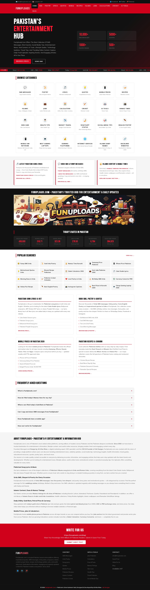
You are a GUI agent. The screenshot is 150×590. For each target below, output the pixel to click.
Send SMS (39, 61)
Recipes (80, 6)
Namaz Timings (92, 565)
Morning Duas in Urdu (26, 279)
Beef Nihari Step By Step (88, 363)
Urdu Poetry (66, 559)
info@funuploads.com (24, 1)
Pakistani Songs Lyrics (27, 320)
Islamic (88, 6)
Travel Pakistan (92, 575)
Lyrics (55, 6)
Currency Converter (87, 517)
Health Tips (90, 572)
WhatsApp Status (116, 311)
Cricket (115, 6)
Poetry (48, 6)
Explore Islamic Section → (109, 178)
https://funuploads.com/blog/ (75, 535)
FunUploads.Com (50, 587)
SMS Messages (67, 556)
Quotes (63, 6)
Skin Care (90, 569)
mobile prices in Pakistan (41, 346)
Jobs (95, 6)
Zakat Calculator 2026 (74, 271)
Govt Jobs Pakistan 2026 (97, 271)
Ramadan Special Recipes (88, 369)
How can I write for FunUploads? (30, 426)
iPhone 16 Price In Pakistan (28, 358)
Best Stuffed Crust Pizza (118, 349)
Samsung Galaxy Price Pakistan (30, 361)
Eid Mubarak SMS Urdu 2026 (89, 317)
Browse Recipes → (85, 373)
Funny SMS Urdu (24, 263)
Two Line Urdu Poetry (86, 323)
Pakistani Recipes (68, 572)
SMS (40, 6)
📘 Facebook (114, 1)
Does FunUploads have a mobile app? (31, 419)
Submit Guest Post (75, 542)
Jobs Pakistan (91, 556)
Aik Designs (99, 449)
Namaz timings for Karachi (117, 168)
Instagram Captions (73, 287)
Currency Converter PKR (122, 279)
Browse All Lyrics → (24, 178)
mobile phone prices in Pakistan (38, 514)
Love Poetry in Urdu (73, 279)
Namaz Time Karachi (74, 263)
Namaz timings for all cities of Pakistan (47, 493)
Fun (23, 8)
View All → (130, 255)
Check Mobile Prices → (26, 371)
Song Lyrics (66, 562)
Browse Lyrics (22, 61)
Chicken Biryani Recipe (87, 360)
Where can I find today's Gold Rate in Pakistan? (35, 405)
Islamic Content (67, 575)
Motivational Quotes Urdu (26, 271)
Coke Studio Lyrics (120, 271)
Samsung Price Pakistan (95, 263)
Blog (34, 11)
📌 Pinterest (130, 1)
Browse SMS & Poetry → (87, 330)
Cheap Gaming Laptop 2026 (122, 287)
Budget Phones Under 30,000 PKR (30, 367)
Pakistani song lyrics (24, 175)
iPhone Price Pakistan (122, 263)
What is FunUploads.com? (27, 391)
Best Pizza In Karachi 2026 (98, 287)
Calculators (104, 6)
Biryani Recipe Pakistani (47, 271)
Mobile (71, 6)
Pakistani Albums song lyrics (60, 470)
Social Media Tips (92, 578)
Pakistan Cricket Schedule (48, 279)
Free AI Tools (91, 562)
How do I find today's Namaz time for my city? (35, 398)
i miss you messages (65, 174)
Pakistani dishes (95, 346)
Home (35, 6)
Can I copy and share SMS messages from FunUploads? (38, 412)
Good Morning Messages (88, 326)
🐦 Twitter (122, 1)
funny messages (64, 171)
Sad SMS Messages (86, 320)
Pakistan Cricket (68, 578)
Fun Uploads (116, 460)
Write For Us (116, 562)
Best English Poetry (49, 287)
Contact (115, 552)
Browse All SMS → (65, 181)
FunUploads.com (19, 444)
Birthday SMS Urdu (97, 279)
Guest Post (115, 559)
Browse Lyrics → (24, 330)
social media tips (87, 452)
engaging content (102, 446)
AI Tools (124, 6)
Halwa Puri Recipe (25, 287)
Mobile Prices (67, 569)
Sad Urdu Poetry (48, 263)
